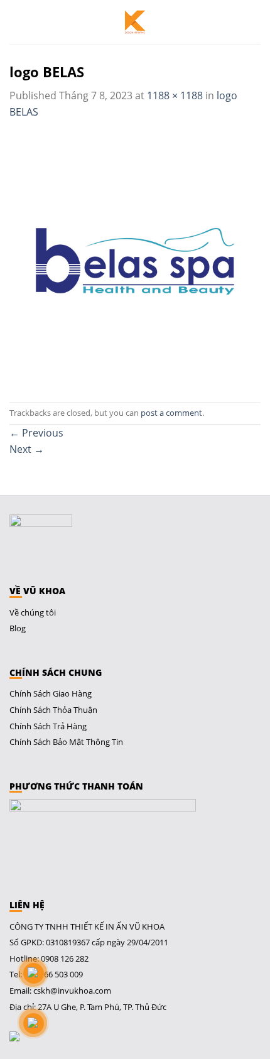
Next (26, 449)
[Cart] (254, 22)
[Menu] (17, 22)
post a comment (171, 412)
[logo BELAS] (135, 260)
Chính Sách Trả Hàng (48, 726)
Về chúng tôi (32, 612)
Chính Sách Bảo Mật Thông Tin (66, 741)
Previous (36, 433)
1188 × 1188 (175, 95)
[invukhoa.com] (135, 22)
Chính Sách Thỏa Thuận (53, 709)
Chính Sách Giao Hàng (50, 693)
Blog (17, 628)
